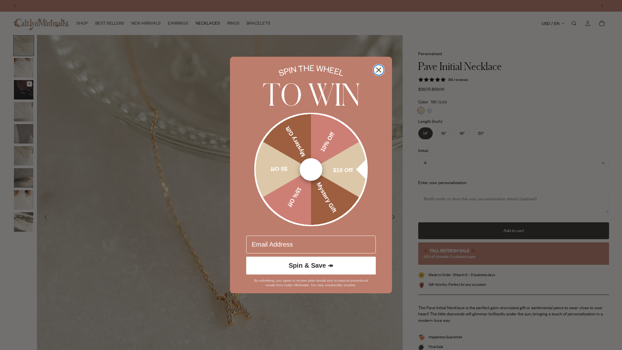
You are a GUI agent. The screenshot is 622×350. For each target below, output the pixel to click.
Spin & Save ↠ (311, 265)
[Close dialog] (379, 70)
